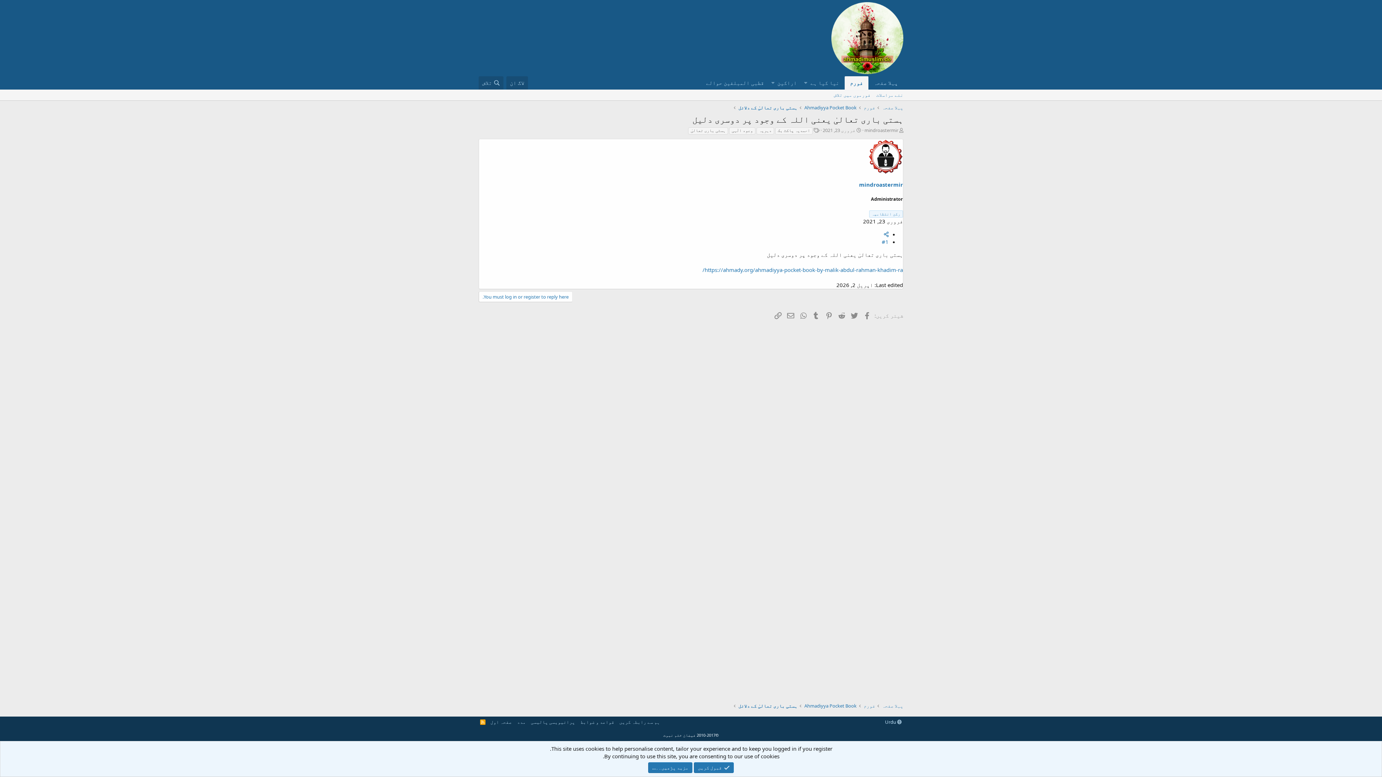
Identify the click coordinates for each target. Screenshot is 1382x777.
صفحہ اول (501, 722)
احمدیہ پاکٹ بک (794, 130)
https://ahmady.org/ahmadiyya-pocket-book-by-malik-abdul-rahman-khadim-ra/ (803, 269)
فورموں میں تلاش (852, 95)
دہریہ (765, 130)
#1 (885, 241)
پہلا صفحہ (886, 82)
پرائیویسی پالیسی (553, 722)
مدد (521, 722)
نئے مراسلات (889, 95)
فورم (856, 82)
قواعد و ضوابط (597, 722)
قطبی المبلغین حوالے (735, 82)
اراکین (787, 82)
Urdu (891, 722)
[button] (805, 83)
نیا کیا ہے (824, 82)
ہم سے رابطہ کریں (639, 722)
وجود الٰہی (742, 130)
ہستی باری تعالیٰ (708, 130)
